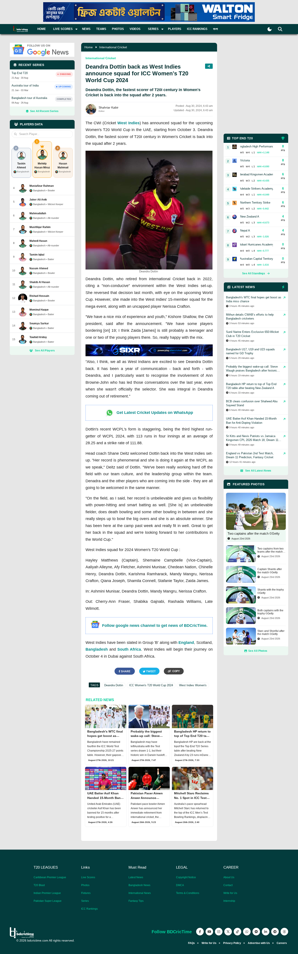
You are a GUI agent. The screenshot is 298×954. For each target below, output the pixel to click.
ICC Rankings (197, 29)
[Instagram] (219, 931)
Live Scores (88, 877)
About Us (228, 877)
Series (85, 900)
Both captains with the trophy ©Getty (270, 612)
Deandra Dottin (113, 685)
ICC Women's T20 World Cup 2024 (151, 685)
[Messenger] (256, 931)
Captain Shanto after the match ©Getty (269, 571)
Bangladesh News (139, 885)
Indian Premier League (47, 893)
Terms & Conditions (187, 893)
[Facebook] (200, 931)
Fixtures (86, 893)
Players (174, 29)
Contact (228, 885)
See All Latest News (258, 470)
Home (41, 29)
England (186, 642)
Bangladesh (97, 649)
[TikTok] (237, 931)
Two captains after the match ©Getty (254, 533)
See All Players (45, 350)
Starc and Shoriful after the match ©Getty (270, 632)
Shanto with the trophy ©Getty (270, 591)
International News (139, 893)
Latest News (135, 877)
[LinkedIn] (265, 931)
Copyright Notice (186, 877)
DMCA (180, 885)
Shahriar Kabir (108, 107)
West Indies (128, 123)
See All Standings (253, 273)
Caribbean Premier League (50, 877)
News (86, 29)
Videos (135, 29)
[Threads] (284, 931)
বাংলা (215, 29)
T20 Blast (39, 885)
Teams (101, 29)
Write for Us (230, 893)
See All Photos (257, 650)
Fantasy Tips (136, 900)
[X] (228, 931)
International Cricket (113, 47)
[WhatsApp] (247, 931)
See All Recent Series (44, 111)
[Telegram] (275, 931)
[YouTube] (209, 931)
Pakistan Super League (48, 900)
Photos (118, 29)
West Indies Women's (193, 685)
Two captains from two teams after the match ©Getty (270, 550)
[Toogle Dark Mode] (269, 29)
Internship (229, 900)
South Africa (129, 649)
